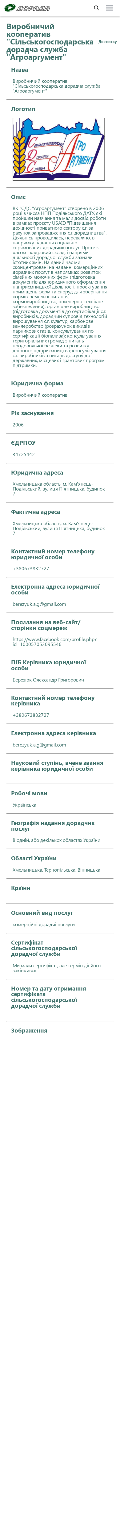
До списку (107, 41)
